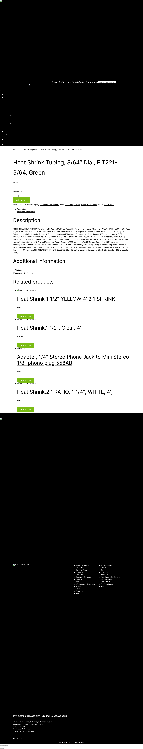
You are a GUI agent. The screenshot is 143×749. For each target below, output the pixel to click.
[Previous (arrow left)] (1, 748)
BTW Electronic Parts (75, 742)
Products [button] (7, 97)
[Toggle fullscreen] (3, 745)
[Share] (5, 745)
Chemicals (20, 102)
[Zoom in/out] (1, 745)
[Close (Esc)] (7, 745)
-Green (83, 205)
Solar (18, 116)
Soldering (19, 118)
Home (6, 95)
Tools (18, 124)
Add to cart (21, 200)
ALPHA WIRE (109, 205)
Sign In (7, 142)
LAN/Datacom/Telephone (26, 110)
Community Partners (12, 131)
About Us (7, 137)
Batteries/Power (22, 100)
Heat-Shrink (92, 205)
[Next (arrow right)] (3, 748)
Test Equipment (22, 121)
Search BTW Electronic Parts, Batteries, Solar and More (75, 82)
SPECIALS (20, 126)
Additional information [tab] (26, 212)
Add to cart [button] (25, 316)
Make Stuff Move (15, 134)
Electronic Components (25, 108)
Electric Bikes (21, 129)
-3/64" (77, 205)
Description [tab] (21, 209)
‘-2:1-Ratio (69, 205)
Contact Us (8, 139)
